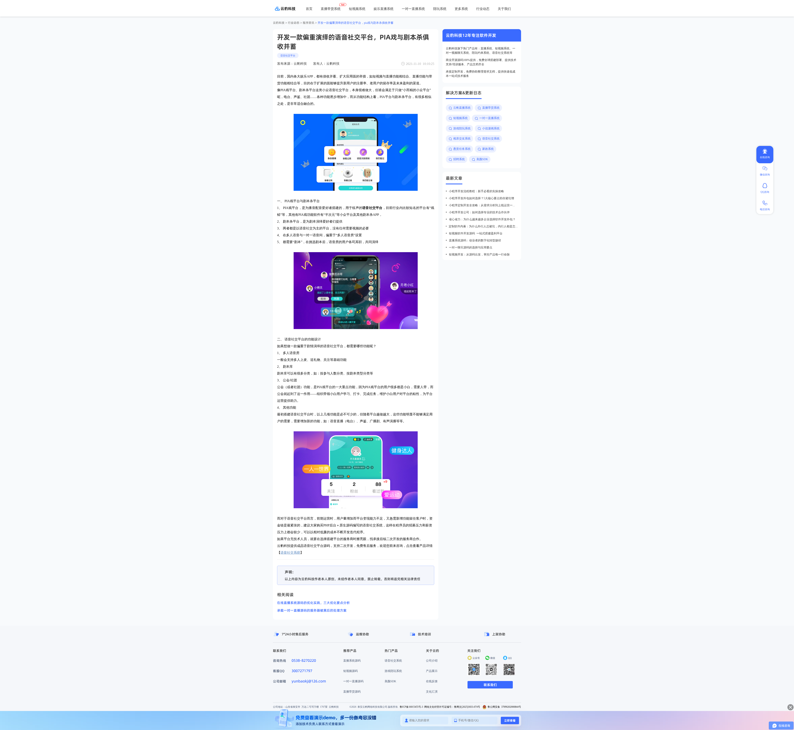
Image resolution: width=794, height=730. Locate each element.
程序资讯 (308, 23)
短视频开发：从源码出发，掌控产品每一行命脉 (479, 254)
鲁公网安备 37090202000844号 (504, 707)
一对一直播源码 (353, 681)
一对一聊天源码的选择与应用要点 (470, 247)
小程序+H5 (446, 22)
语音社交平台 (287, 55)
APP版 (431, 22)
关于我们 (504, 8)
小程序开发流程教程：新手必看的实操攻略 (476, 191)
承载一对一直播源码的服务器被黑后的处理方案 (312, 610)
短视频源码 (350, 671)
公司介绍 (432, 660)
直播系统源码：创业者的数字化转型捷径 (475, 240)
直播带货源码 (352, 691)
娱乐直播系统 (383, 8)
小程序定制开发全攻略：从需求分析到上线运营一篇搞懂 (483, 205)
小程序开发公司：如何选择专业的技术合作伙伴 (479, 212)
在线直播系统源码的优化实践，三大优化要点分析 (313, 602)
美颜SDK (390, 681)
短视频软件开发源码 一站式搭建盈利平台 (475, 233)
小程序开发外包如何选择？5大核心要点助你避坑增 (481, 198)
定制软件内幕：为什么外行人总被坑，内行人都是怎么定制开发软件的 (483, 226)
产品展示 (432, 671)
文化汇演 (432, 691)
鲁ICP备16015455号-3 (411, 707)
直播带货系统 (331, 8)
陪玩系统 (439, 8)
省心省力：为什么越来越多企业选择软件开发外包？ (482, 219)
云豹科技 (279, 23)
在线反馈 (432, 681)
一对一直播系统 (413, 8)
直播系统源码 (352, 660)
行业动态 (482, 8)
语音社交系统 (393, 660)
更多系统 (461, 8)
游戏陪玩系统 (393, 671)
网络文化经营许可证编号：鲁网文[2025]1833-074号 (452, 707)
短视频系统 (357, 8)
